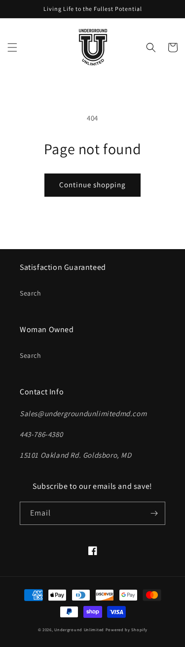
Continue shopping (92, 184)
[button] (12, 47)
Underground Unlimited (79, 629)
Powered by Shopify (127, 629)
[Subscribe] (154, 513)
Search (30, 293)
